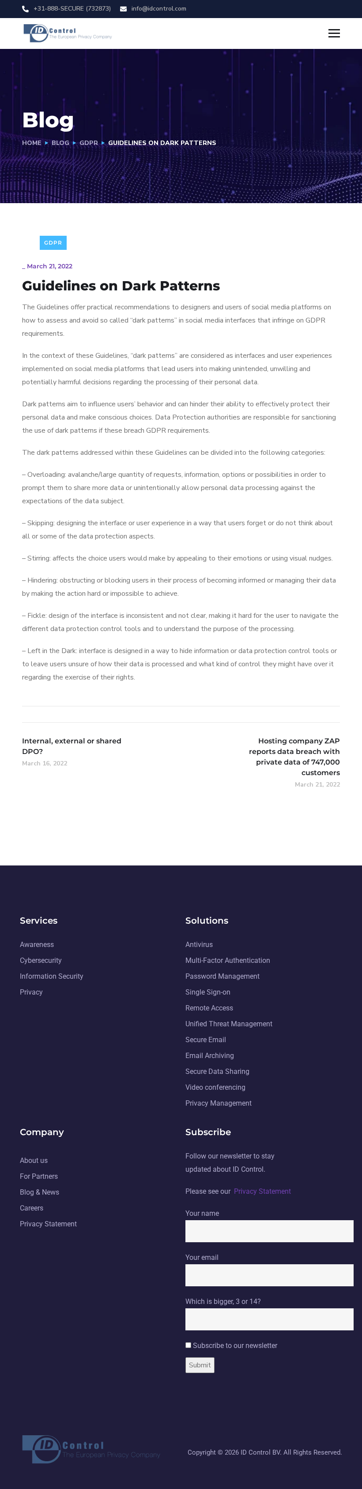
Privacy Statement (262, 1191)
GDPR (88, 143)
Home (31, 143)
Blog (60, 143)
